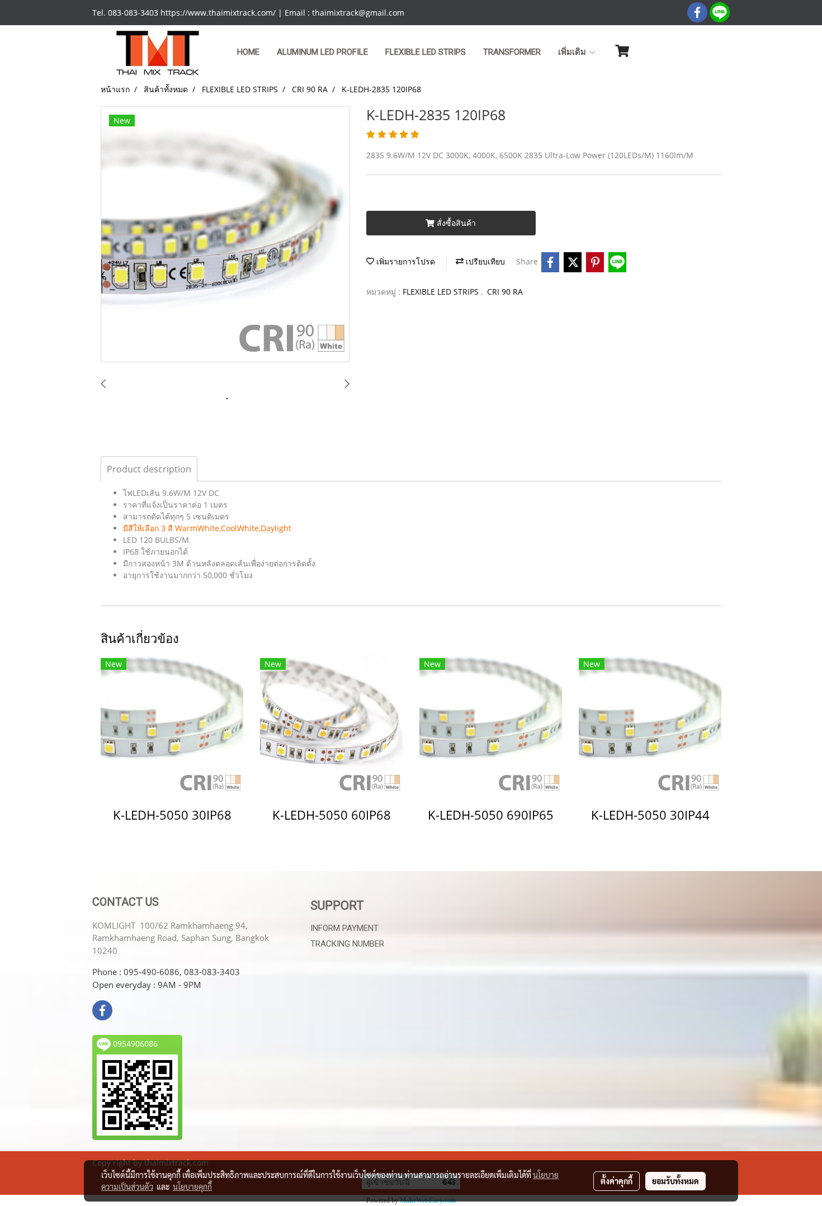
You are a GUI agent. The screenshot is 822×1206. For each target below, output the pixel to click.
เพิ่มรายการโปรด (404, 261)
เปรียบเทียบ (484, 261)
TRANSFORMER (512, 52)
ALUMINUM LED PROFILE (322, 52)
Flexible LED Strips (425, 52)
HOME (248, 52)
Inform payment (344, 928)
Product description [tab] (149, 469)
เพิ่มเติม (573, 52)
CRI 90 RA (505, 291)
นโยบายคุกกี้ (192, 1186)
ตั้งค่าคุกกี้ (616, 1181)
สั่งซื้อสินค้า (455, 222)
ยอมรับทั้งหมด (675, 1181)
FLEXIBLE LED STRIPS (442, 291)
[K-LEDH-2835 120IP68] (225, 235)
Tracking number (347, 944)
